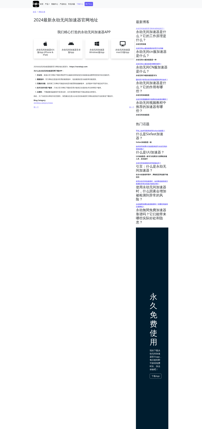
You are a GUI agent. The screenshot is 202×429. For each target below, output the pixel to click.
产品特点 (63, 4)
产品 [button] (46, 4)
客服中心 (54, 4)
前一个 (36, 107)
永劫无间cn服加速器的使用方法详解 (149, 48)
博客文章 (42, 12)
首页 (41, 4)
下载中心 (80, 4)
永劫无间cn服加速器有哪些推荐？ (148, 64)
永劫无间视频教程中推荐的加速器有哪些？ (152, 99)
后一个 (131, 107)
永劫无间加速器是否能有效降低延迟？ (150, 28)
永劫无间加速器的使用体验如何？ (148, 163)
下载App (156, 376)
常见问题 (71, 4)
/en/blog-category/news (43, 103)
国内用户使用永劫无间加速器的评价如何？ (152, 79)
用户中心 (88, 4)
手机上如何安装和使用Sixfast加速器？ (150, 131)
